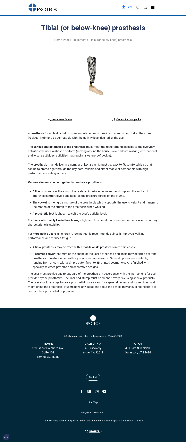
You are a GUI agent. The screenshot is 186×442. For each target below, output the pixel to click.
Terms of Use (50, 420)
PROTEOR (94, 431)
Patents (62, 420)
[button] (6, 437)
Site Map (93, 402)
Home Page (62, 40)
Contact (93, 377)
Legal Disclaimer (77, 420)
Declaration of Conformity (100, 420)
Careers (139, 420)
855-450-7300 (115, 336)
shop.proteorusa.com (95, 336)
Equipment (79, 40)
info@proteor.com (73, 336)
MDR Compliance (124, 420)
